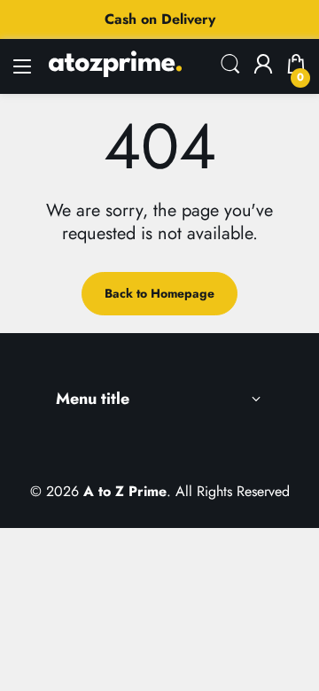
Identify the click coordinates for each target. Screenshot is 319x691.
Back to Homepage (159, 293)
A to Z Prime (125, 491)
